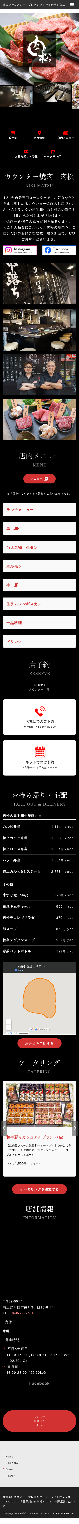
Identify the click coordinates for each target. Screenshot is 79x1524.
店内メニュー (65, 134)
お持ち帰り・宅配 (26, 153)
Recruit (11, 1476)
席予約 (13, 134)
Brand (10, 1469)
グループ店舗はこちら (39, 1421)
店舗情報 (39, 134)
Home (10, 1456)
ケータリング (52, 153)
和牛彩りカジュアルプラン (39, 1128)
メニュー (39, 479)
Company (12, 1463)
